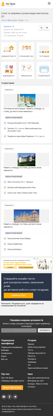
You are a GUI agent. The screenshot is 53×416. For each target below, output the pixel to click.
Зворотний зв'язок (12, 387)
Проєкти (31, 356)
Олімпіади (32, 362)
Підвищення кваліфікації (11, 347)
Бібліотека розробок (37, 347)
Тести (30, 350)
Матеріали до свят (36, 381)
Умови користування (25, 409)
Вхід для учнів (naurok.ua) (38, 378)
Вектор (4, 359)
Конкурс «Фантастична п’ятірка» (38, 385)
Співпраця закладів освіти (12, 381)
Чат (29, 365)
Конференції (6, 353)
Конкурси (32, 359)
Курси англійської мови (38, 368)
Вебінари (5, 350)
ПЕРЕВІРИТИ (45, 330)
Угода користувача (9, 409)
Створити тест (18, 295)
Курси (3, 356)
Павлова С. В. (9, 26)
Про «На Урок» (7, 378)
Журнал (31, 344)
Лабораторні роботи (37, 353)
